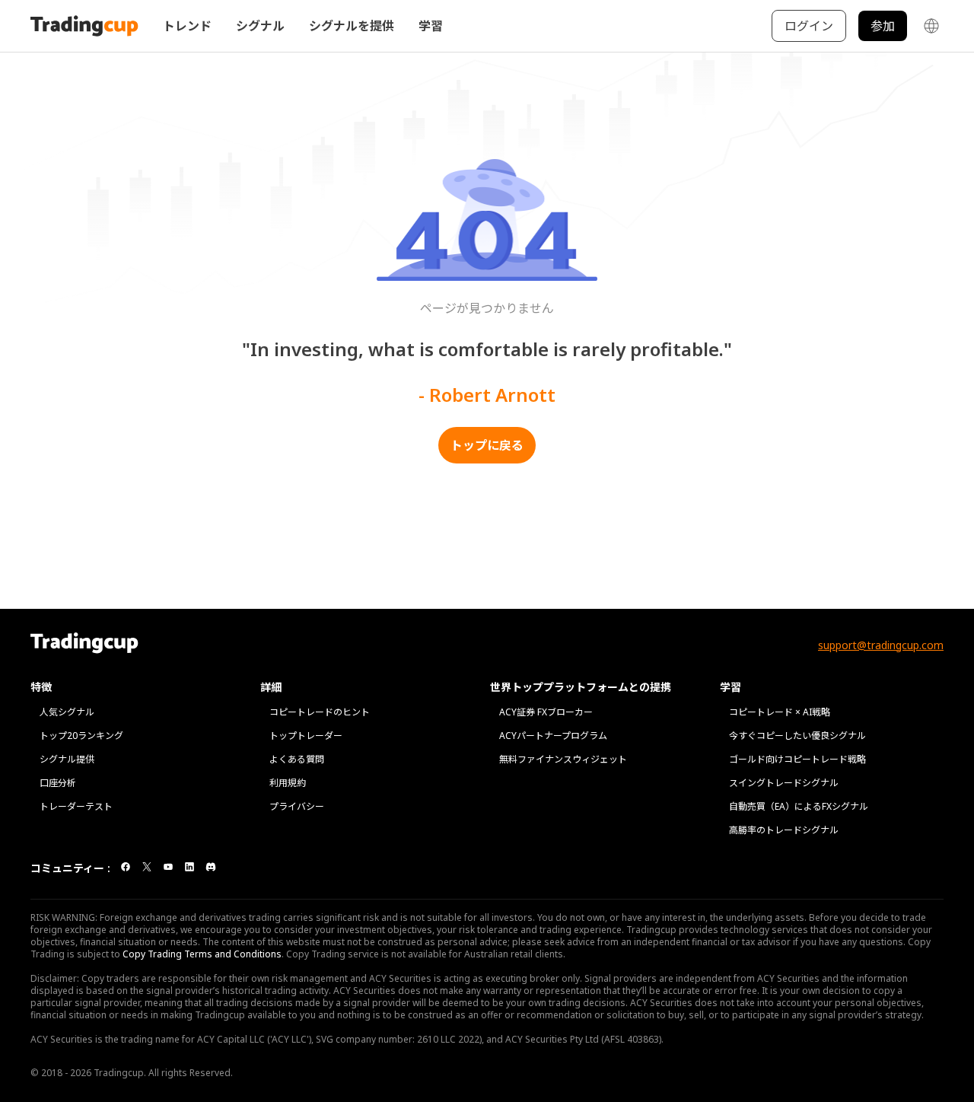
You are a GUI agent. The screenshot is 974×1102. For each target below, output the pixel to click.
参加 (883, 26)
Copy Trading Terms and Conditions (202, 954)
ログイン (809, 26)
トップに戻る (487, 445)
